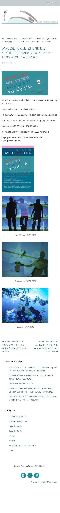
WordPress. (52, 482)
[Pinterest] (56, 3)
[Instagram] (48, 3)
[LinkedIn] (52, 3)
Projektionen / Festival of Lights (22, 445)
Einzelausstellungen (17, 416)
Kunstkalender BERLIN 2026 (20, 383)
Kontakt (43, 466)
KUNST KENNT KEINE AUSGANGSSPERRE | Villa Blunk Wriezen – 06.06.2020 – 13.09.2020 (46, 346)
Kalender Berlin (12, 38)
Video (11, 450)
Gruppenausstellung (17, 421)
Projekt (11, 440)
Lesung (11, 436)
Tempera (43, 482)
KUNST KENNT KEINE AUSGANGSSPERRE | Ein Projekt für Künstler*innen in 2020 (14, 346)
